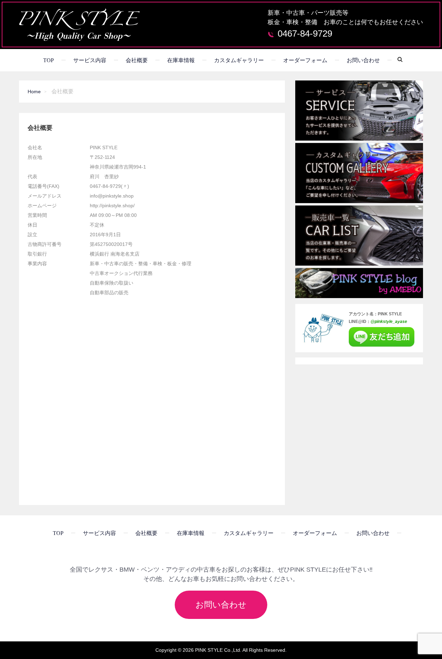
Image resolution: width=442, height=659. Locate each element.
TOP (48, 60)
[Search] (397, 59)
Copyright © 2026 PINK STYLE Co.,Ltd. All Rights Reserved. (221, 650)
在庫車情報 (181, 60)
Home (34, 91)
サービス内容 (89, 60)
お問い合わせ (363, 60)
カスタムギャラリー (239, 60)
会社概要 (137, 60)
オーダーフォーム (305, 60)
